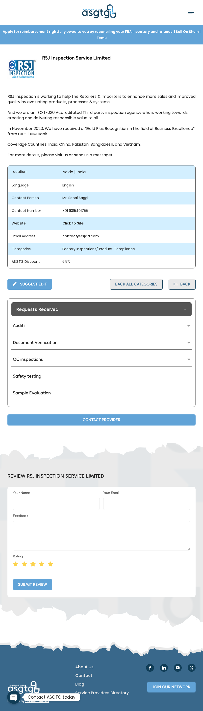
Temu (102, 37)
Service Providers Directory (102, 693)
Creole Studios (37, 701)
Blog (79, 684)
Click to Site (72, 223)
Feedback (20, 516)
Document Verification (35, 342)
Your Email (111, 493)
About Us (84, 667)
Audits (19, 325)
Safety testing (27, 376)
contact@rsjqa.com (80, 236)
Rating (18, 556)
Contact (83, 675)
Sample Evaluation (32, 393)
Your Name (21, 493)
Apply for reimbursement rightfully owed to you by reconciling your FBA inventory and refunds (88, 31)
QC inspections (28, 359)
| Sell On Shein (186, 31)
